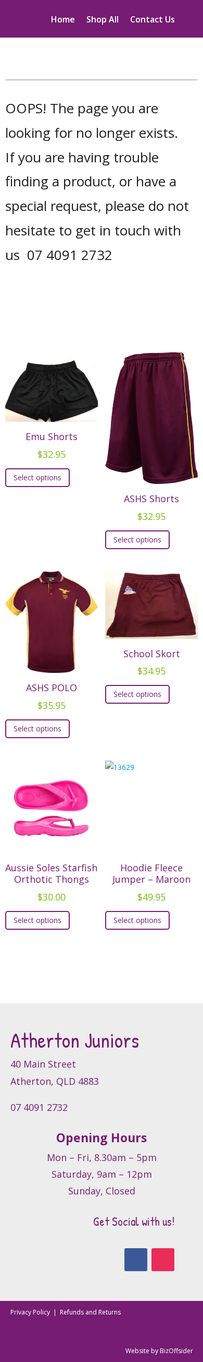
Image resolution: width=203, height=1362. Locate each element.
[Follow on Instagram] (162, 1259)
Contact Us (152, 20)
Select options (37, 477)
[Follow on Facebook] (135, 1259)
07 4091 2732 (69, 254)
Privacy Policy (31, 1312)
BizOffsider (176, 1350)
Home (63, 20)
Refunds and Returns (90, 1312)
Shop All (102, 20)
